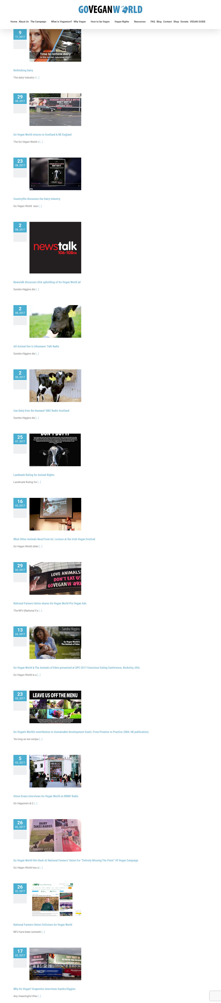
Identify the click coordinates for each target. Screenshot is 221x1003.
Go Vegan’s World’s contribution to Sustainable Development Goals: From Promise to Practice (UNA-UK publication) (81, 732)
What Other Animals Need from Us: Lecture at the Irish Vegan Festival (54, 539)
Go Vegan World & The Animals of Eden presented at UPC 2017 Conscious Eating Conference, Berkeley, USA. (76, 667)
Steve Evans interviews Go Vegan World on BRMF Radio (45, 796)
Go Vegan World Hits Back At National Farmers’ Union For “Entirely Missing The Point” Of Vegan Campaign (75, 860)
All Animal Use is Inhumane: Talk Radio (36, 346)
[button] (208, 21)
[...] (37, 77)
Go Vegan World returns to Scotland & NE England (42, 134)
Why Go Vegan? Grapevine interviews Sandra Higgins (44, 989)
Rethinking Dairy (23, 70)
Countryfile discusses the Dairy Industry (36, 199)
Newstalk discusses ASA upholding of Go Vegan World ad (47, 282)
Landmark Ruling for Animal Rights (33, 475)
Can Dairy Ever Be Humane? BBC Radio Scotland (41, 410)
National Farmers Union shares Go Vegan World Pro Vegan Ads (49, 603)
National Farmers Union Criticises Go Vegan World (42, 924)
